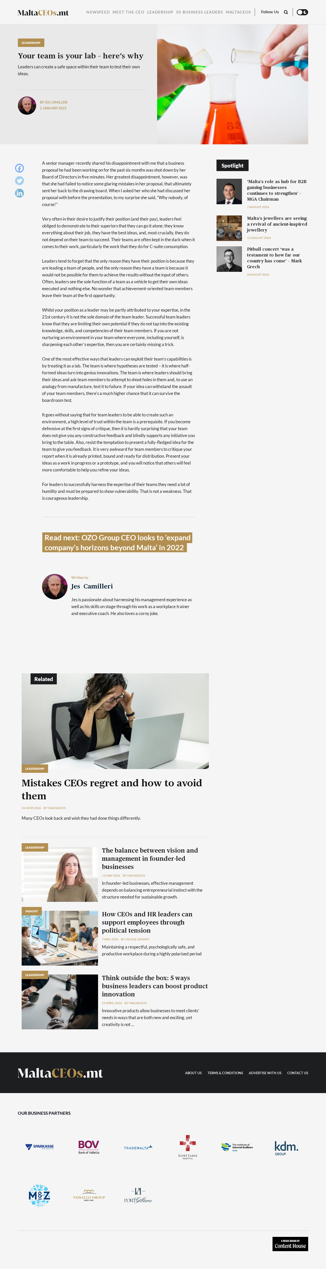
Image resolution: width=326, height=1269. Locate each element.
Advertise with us (265, 1073)
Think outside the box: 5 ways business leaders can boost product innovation (155, 986)
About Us (193, 1073)
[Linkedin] (20, 194)
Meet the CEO (128, 12)
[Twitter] (20, 182)
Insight (31, 911)
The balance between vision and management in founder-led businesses (150, 859)
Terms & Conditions (225, 1073)
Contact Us (297, 1073)
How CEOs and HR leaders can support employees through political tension (147, 923)
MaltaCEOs (238, 12)
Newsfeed (98, 12)
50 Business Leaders (199, 12)
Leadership (160, 12)
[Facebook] (20, 169)
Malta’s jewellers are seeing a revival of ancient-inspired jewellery (277, 224)
